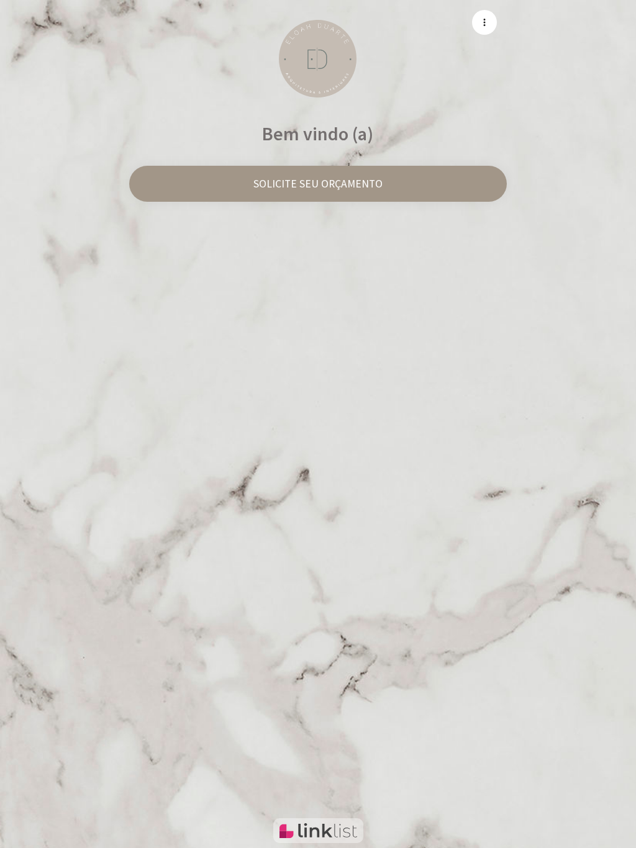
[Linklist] (318, 830)
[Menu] (484, 22)
